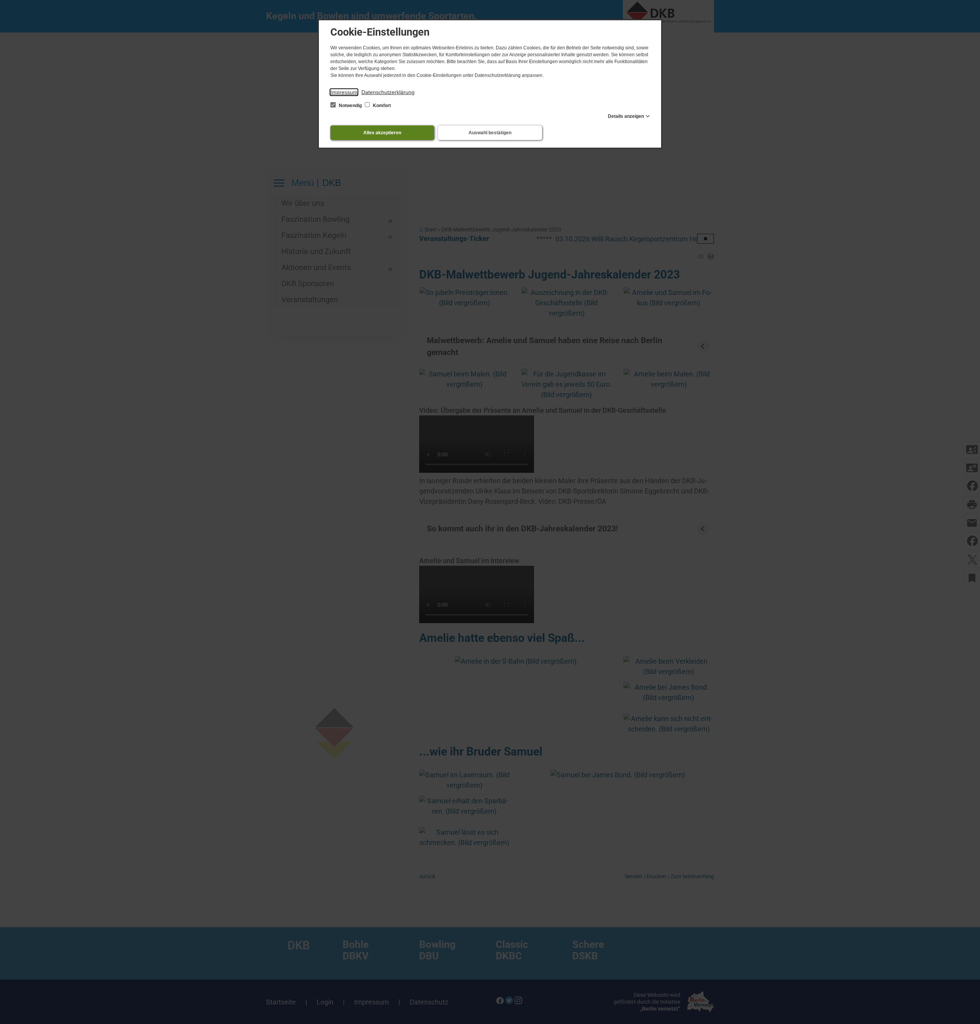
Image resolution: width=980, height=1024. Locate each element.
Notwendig (350, 105)
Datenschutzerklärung (388, 92)
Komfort (381, 105)
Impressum (344, 92)
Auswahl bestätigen (490, 132)
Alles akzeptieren (382, 132)
